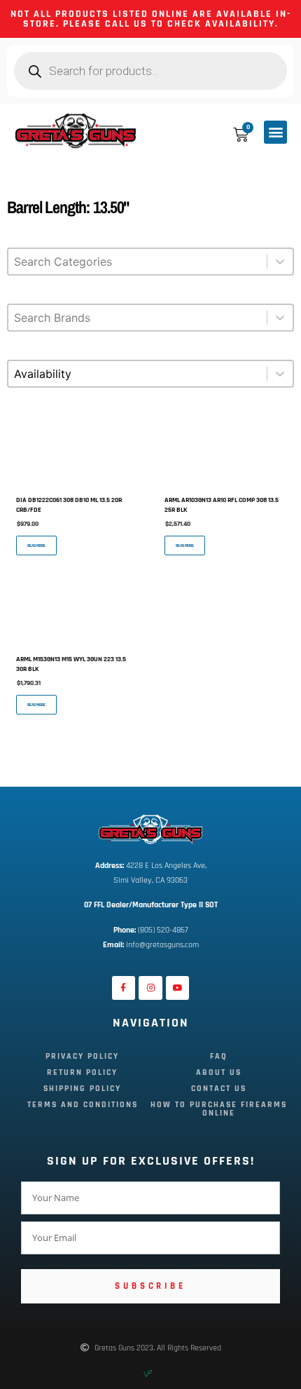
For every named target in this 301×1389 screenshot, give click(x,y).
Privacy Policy (82, 1056)
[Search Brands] (150, 325)
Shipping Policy (82, 1088)
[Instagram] (150, 988)
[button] (275, 132)
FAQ (218, 1056)
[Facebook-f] (124, 988)
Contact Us (218, 1088)
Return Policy (82, 1072)
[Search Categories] (150, 269)
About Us (218, 1072)
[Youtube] (178, 988)
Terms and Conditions (82, 1104)
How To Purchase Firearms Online (218, 1108)
